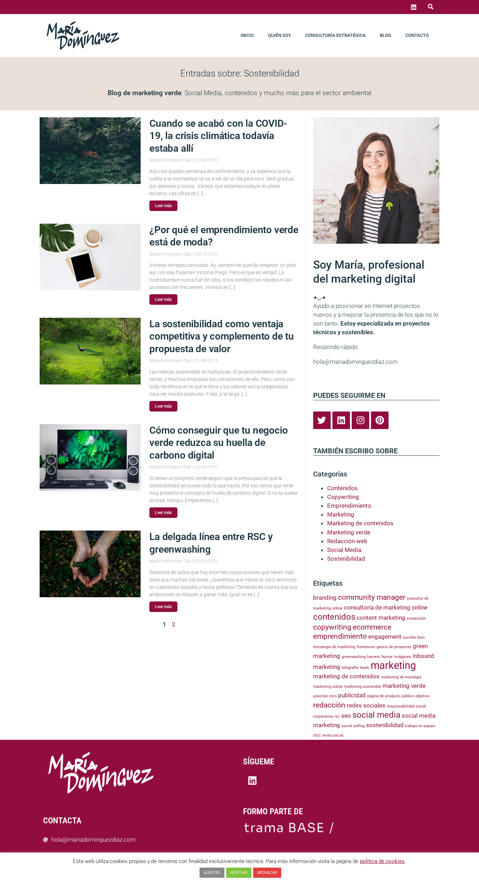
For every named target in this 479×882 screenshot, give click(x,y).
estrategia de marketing (334, 647)
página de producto (383, 696)
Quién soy (279, 35)
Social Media (344, 549)
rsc (337, 716)
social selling (353, 726)
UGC (317, 735)
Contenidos (342, 488)
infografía (350, 667)
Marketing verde (348, 532)
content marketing (381, 617)
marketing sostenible (362, 686)
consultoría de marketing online (385, 607)
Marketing (340, 514)
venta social (332, 735)
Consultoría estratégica (335, 35)
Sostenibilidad (346, 558)
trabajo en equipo (420, 726)
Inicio (247, 35)
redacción (329, 705)
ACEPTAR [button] (238, 872)
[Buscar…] (430, 7)
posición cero (325, 696)
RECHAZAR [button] (267, 872)
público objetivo (415, 696)
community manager (371, 597)
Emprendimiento (349, 505)
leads (364, 667)
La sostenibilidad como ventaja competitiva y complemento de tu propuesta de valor (221, 336)
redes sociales (366, 705)
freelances (366, 647)
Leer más (163, 205)
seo (346, 715)
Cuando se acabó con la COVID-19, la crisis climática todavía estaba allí (218, 136)
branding (325, 597)
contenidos (334, 617)
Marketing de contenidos (360, 523)
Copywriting (343, 496)
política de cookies (382, 861)
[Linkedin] (413, 7)
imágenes (402, 656)
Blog (385, 35)
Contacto (417, 35)
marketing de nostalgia (401, 677)
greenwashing (354, 656)
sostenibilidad (385, 725)
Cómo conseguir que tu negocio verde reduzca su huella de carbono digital (218, 442)
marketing (393, 665)
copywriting (332, 627)
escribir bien (414, 637)
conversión (416, 618)
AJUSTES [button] (212, 872)
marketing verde (404, 685)
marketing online (328, 686)
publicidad (352, 695)
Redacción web (347, 541)
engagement (385, 636)
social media (376, 715)
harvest (373, 656)
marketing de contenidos (346, 676)
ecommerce (372, 627)
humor (387, 656)
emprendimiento (340, 636)
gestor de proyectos (394, 647)
